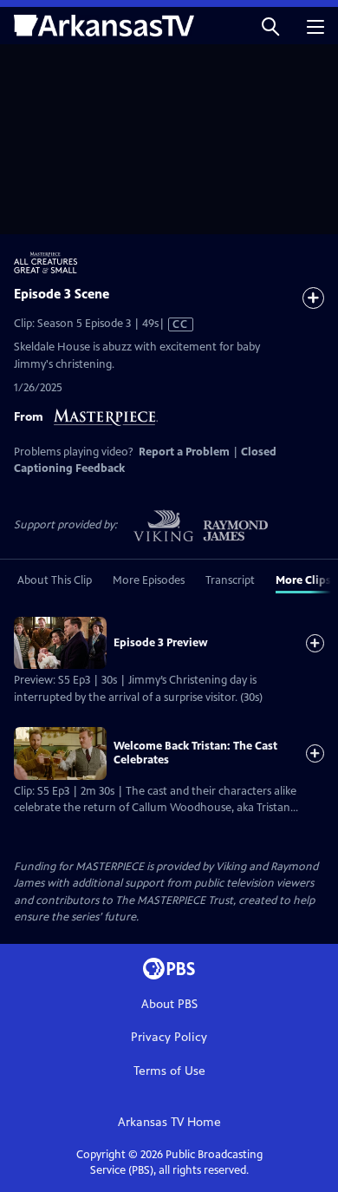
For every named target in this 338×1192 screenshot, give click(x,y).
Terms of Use (169, 1071)
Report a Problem (184, 452)
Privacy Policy (169, 1037)
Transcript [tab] (230, 580)
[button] (270, 25)
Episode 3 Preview (161, 643)
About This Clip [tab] (54, 580)
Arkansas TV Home (169, 1122)
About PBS (169, 1004)
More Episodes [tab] (149, 580)
